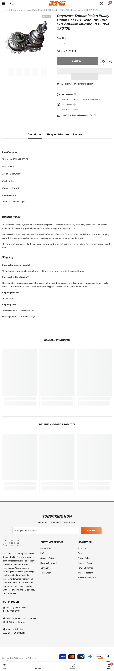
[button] (84, 76)
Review (77, 134)
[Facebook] (5, 543)
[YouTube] (18, 543)
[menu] (3, 3)
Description (35, 134)
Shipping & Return (58, 134)
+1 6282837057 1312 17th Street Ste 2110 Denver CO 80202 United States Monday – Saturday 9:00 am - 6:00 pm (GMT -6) (19, 622)
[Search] (11, 3)
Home (5, 10)
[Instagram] (12, 543)
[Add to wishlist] (103, 61)
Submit (91, 530)
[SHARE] (109, 61)
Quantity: (61, 38)
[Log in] (101, 3)
